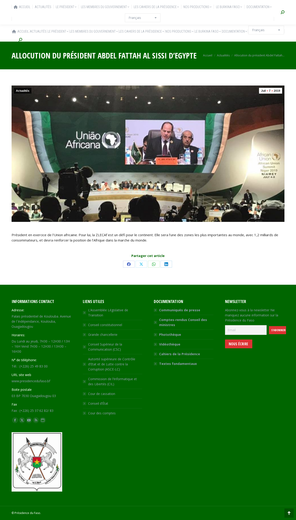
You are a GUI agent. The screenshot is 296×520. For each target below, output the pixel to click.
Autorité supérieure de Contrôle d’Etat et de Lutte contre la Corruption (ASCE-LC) (111, 364)
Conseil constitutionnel (105, 325)
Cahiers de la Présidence (179, 354)
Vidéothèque (169, 344)
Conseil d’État (98, 403)
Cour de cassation (101, 394)
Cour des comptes (102, 413)
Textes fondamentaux (178, 363)
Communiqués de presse (179, 310)
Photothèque (170, 334)
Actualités (22, 90)
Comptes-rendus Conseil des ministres (183, 322)
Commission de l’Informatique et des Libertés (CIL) (112, 381)
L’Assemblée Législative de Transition (108, 312)
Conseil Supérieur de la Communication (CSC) (105, 347)
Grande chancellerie (102, 334)
